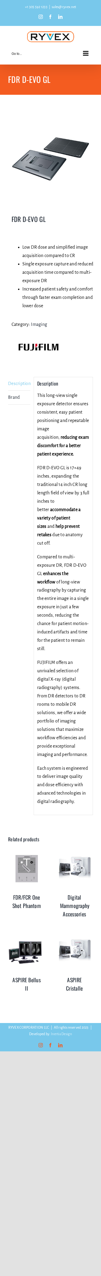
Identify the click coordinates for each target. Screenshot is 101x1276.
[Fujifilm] (38, 347)
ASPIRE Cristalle (74, 984)
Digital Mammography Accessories (75, 905)
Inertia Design (61, 1034)
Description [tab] (19, 383)
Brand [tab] (14, 397)
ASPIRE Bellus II (26, 984)
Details (26, 869)
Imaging (39, 324)
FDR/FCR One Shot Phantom (26, 901)
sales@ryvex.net (64, 7)
